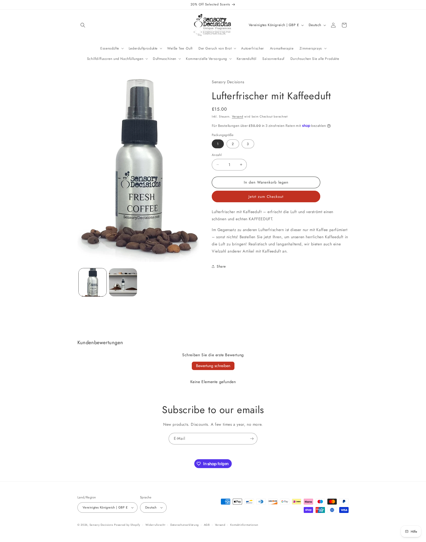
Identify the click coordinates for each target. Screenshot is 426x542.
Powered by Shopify (127, 525)
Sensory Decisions (101, 525)
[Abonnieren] (251, 438)
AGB (207, 525)
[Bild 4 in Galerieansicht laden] (123, 282)
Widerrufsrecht (155, 525)
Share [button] (221, 266)
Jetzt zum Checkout (266, 196)
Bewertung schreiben (213, 366)
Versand (237, 116)
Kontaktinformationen (244, 525)
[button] (82, 25)
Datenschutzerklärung (184, 525)
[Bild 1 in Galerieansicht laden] (92, 282)
